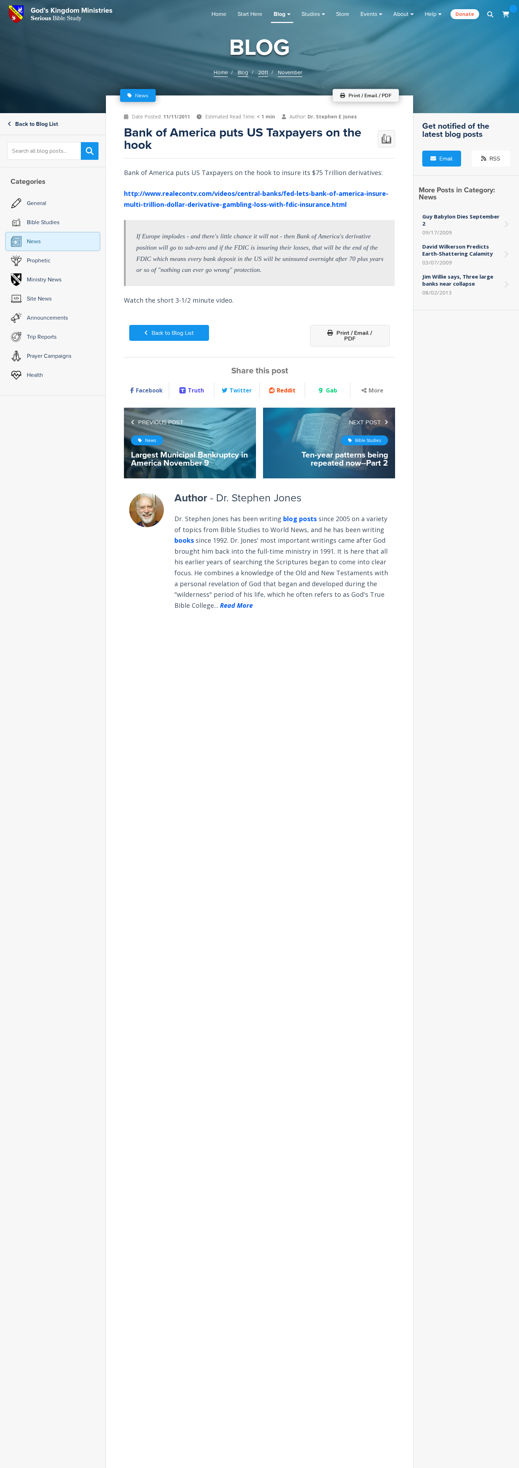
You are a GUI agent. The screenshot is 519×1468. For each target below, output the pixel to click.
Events (368, 14)
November (290, 72)
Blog (279, 14)
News (141, 95)
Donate (464, 14)
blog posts (300, 518)
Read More (236, 605)
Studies (311, 14)
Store (342, 14)
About (400, 14)
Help (430, 14)
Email (445, 159)
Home (218, 14)
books (184, 540)
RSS (494, 159)
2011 (263, 72)
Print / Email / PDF (353, 336)
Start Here (250, 14)
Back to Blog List (36, 124)
